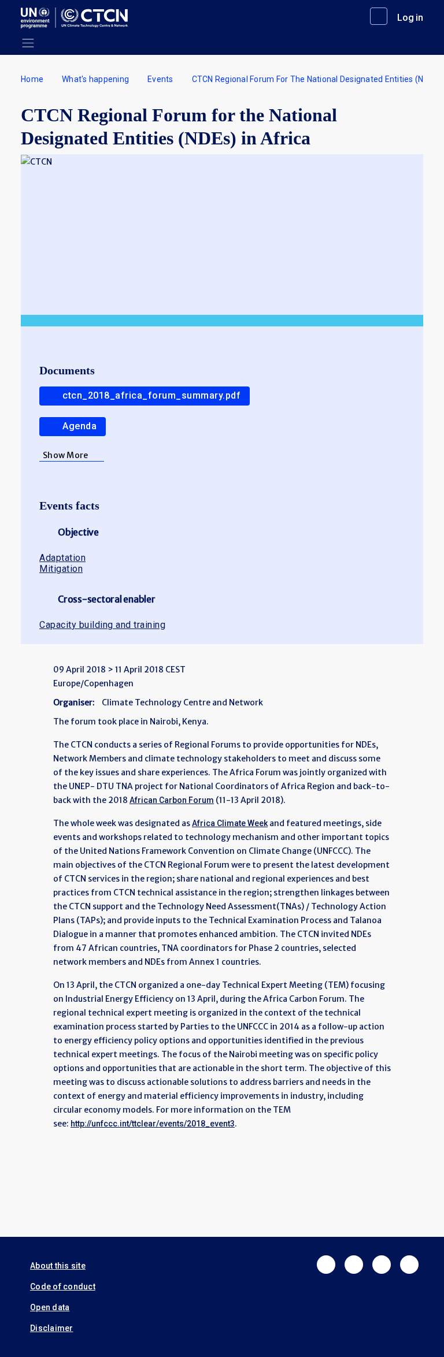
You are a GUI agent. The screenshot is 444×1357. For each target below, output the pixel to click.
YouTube (409, 1265)
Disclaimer (51, 1328)
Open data (49, 1307)
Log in (410, 17)
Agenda (79, 426)
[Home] (79, 18)
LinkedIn (382, 1265)
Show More (65, 455)
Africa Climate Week (230, 823)
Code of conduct (62, 1286)
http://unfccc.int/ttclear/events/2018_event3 (153, 1123)
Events (160, 79)
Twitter (354, 1265)
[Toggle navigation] (28, 43)
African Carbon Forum (172, 800)
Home (32, 79)
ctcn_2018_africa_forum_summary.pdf (151, 395)
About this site (58, 1265)
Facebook (326, 1265)
